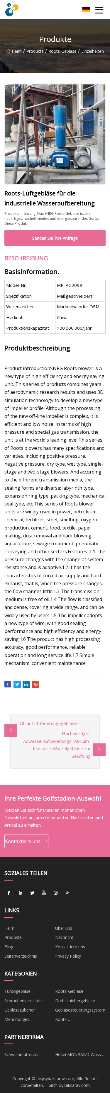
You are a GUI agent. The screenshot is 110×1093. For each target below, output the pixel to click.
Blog (8, 946)
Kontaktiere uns (22, 841)
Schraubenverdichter (23, 1000)
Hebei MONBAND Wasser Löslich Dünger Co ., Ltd (80, 1055)
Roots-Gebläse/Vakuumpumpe (77, 1020)
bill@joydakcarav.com (69, 1085)
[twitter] (32, 893)
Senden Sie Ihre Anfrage (55, 238)
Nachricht (64, 937)
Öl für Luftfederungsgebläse (48, 723)
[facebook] (8, 893)
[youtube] (44, 893)
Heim (17, 51)
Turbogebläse (17, 991)
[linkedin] (20, 893)
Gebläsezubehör (19, 1010)
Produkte (35, 51)
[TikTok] (67, 893)
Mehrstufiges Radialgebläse (17, 1020)
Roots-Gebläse (62, 51)
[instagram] (55, 893)
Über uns (63, 928)
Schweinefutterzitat (22, 1054)
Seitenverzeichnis (20, 956)
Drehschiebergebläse (75, 1000)
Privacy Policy (68, 956)
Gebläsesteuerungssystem (80, 1010)
